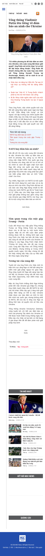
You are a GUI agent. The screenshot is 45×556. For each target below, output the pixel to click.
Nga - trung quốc (23, 347)
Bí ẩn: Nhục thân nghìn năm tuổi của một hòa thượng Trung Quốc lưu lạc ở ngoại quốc (27, 99)
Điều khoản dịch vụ (21, 547)
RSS (12, 547)
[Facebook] (39, 4)
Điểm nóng (11, 420)
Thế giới (19, 13)
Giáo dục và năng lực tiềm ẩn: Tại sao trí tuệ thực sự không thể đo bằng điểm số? (27, 84)
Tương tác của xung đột (19, 142)
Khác (25, 13)
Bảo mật (31, 547)
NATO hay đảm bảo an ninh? (20, 135)
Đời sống (25, 431)
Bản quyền (39, 547)
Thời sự (11, 13)
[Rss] (36, 4)
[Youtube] (42, 4)
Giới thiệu (5, 4)
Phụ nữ (21, 4)
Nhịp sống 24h (13, 4)
